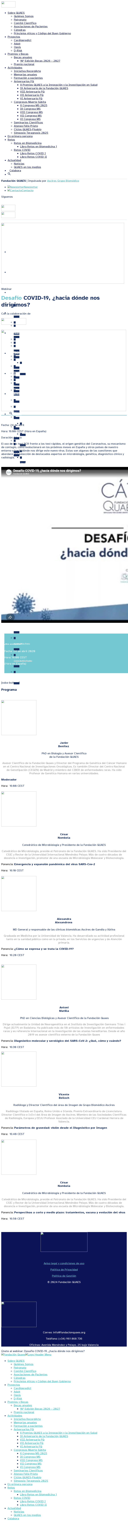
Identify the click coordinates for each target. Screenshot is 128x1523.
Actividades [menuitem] (14, 1415)
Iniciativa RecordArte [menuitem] (27, 1419)
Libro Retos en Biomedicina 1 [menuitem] (38, 1494)
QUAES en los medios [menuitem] (27, 1515)
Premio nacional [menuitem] (24, 1412)
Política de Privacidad (64, 1269)
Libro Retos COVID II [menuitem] (33, 1504)
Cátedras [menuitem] (19, 1378)
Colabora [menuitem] (13, 1518)
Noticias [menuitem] (19, 1511)
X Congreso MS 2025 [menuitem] (33, 1453)
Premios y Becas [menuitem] (17, 1402)
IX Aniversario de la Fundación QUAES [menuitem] (44, 1436)
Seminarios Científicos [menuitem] (28, 1470)
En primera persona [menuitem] (19, 1484)
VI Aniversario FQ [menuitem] (31, 1446)
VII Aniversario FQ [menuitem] (31, 1443)
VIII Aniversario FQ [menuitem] (32, 1439)
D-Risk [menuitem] (18, 1398)
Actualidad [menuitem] (14, 1508)
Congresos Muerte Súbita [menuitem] (30, 1450)
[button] (9, 174)
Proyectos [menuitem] (13, 1384)
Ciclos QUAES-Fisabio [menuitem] (27, 1477)
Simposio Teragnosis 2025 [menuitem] (31, 1480)
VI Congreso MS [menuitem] (30, 1467)
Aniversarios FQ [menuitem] (24, 1429)
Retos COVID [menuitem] (22, 1498)
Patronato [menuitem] (20, 1367)
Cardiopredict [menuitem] (22, 1388)
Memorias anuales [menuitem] (25, 1422)
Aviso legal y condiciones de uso (64, 1263)
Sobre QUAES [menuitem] (16, 1360)
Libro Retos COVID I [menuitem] (33, 1501)
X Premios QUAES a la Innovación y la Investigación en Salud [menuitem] (58, 1432)
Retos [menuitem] (11, 1487)
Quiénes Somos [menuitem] (23, 1364)
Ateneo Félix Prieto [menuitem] (26, 1474)
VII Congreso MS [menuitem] (31, 1463)
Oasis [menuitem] (17, 1395)
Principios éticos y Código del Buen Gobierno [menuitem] (42, 1381)
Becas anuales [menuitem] (23, 1405)
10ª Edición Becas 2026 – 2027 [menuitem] (40, 1408)
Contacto (27, 190)
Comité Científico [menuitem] (25, 1371)
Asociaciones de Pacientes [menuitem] (30, 1374)
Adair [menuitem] (17, 1391)
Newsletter (31, 187)
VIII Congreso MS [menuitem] (31, 1460)
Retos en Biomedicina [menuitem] (27, 1491)
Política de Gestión (64, 1276)
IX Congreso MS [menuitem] (30, 1456)
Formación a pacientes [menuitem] (28, 1426)
